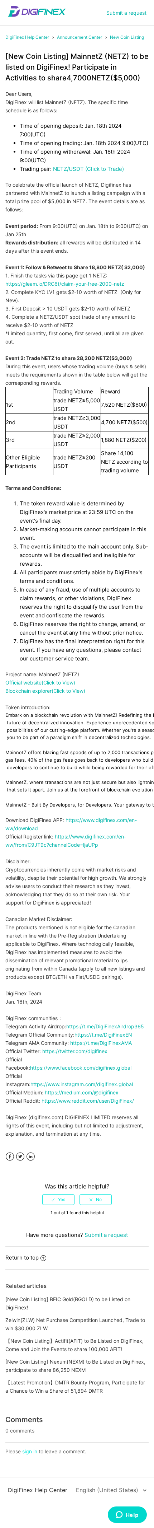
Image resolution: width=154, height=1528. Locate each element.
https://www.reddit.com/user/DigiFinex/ (88, 1101)
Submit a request (126, 13)
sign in (29, 1451)
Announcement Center (79, 37)
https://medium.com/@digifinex (82, 1092)
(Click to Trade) (104, 168)
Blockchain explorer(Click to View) (45, 691)
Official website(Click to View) (40, 682)
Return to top (22, 1257)
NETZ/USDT (68, 168)
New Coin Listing (127, 37)
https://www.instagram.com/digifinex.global (81, 1084)
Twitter (20, 1156)
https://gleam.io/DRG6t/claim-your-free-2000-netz (64, 284)
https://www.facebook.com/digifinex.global (80, 1068)
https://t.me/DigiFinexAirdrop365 (105, 1026)
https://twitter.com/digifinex (74, 1051)
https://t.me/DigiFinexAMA (101, 1043)
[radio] (58, 1199)
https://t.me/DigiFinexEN (103, 1035)
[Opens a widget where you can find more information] (127, 1515)
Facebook (9, 1156)
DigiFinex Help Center (27, 37)
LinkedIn (30, 1156)
